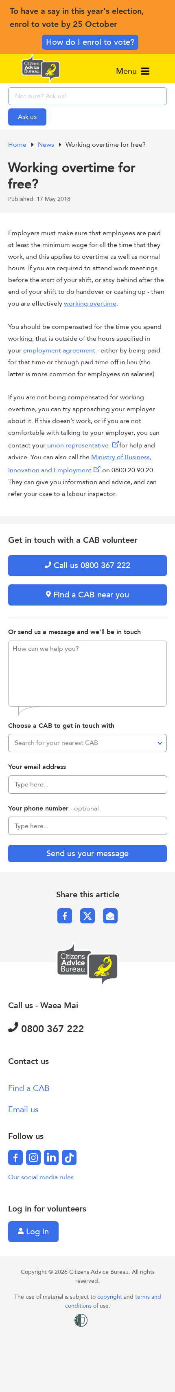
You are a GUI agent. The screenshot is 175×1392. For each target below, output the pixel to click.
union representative (78, 445)
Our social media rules (41, 1177)
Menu (127, 71)
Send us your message (87, 853)
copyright (110, 1297)
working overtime (90, 303)
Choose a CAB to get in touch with (61, 725)
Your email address (37, 766)
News (47, 144)
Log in (36, 1231)
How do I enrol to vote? (90, 42)
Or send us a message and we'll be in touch (74, 632)
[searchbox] (87, 96)
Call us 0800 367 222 (90, 565)
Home (18, 144)
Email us (23, 1109)
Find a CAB (29, 1088)
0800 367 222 (51, 1029)
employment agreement (59, 350)
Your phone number (53, 808)
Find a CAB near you (90, 594)
